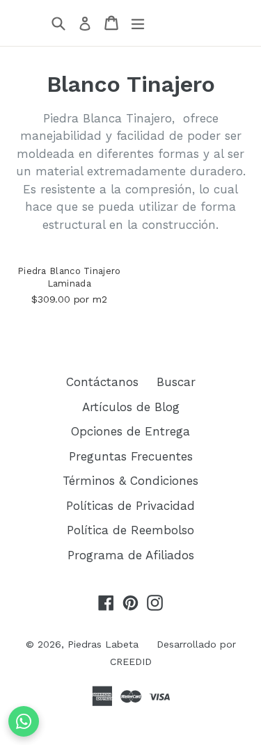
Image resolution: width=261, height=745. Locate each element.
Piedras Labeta (103, 644)
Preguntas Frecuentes (131, 456)
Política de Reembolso (130, 530)
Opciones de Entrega (130, 431)
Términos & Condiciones (130, 481)
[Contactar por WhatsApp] (23, 721)
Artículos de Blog (131, 407)
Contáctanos (102, 382)
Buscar (176, 382)
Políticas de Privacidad (130, 506)
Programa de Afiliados (131, 555)
